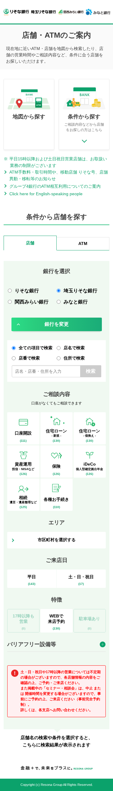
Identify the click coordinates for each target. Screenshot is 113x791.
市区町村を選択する (57, 539)
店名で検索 (74, 347)
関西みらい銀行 (32, 301)
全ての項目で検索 (35, 347)
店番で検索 (29, 358)
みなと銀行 (76, 301)
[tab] (30, 243)
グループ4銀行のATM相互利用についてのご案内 (55, 186)
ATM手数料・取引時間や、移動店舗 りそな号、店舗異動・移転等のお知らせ (58, 175)
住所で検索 (74, 358)
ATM (82, 243)
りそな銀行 (27, 290)
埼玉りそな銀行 (80, 290)
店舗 (30, 242)
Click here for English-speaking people (46, 193)
